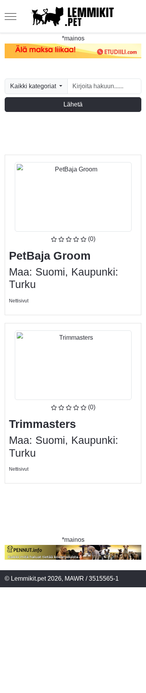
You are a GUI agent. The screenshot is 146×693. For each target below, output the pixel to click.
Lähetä (73, 104)
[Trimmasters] (73, 364)
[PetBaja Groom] (73, 196)
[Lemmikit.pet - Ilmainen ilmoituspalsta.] (73, 16)
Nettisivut (18, 301)
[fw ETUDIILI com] (73, 51)
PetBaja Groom (50, 256)
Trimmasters (42, 424)
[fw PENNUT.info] (73, 552)
